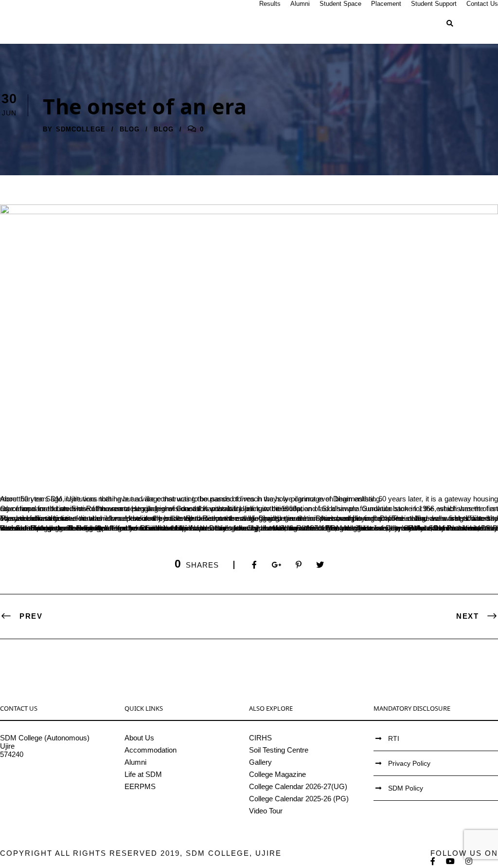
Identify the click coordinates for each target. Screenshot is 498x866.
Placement (386, 3)
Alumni (300, 3)
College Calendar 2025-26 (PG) (299, 798)
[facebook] (433, 861)
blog (164, 129)
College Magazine (277, 774)
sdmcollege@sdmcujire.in (41, 779)
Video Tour (266, 811)
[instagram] (469, 861)
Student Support (434, 3)
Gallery (260, 762)
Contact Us (482, 3)
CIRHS (260, 738)
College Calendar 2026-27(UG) (298, 786)
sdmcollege (81, 129)
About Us (139, 738)
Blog (130, 129)
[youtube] (451, 861)
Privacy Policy (409, 763)
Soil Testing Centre (278, 750)
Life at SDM (143, 774)
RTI (393, 738)
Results (270, 3)
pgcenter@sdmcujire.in (36, 787)
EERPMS (140, 786)
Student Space (340, 3)
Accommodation (150, 750)
